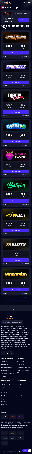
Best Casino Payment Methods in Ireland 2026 (17, 309)
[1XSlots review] (16, 244)
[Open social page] (3, 353)
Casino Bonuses (5, 384)
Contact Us (4, 364)
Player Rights (20, 364)
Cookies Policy (5, 370)
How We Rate (20, 361)
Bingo (18, 393)
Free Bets (4, 404)
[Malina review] (16, 155)
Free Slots (4, 396)
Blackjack (19, 384)
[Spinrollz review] (16, 66)
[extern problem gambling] (12, 433)
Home (2, 309)
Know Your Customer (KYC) (23, 371)
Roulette (19, 387)
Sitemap (3, 376)
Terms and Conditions (7, 373)
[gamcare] (4, 438)
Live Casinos (5, 393)
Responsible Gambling (23, 367)
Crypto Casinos (5, 399)
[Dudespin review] (7, 13)
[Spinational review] (16, 37)
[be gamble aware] (4, 433)
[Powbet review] (16, 214)
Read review (26, 56)
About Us (4, 361)
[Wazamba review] (16, 274)
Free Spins (4, 387)
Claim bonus (24, 19)
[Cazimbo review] (16, 125)
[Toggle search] (21, 2)
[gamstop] (12, 438)
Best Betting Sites (6, 401)
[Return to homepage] (7, 2)
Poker (18, 390)
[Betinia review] (16, 185)
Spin (25, 450)
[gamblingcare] (20, 433)
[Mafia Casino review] (16, 96)
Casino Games (5, 390)
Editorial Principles (6, 367)
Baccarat (19, 396)
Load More (16, 299)
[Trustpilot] (4, 443)
